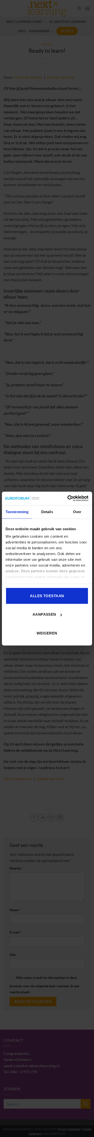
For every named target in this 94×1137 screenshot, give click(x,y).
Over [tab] (77, 512)
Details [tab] (47, 512)
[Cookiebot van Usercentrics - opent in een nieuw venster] (67, 498)
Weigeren (47, 633)
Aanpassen (44, 614)
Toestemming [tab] (17, 512)
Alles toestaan (47, 596)
